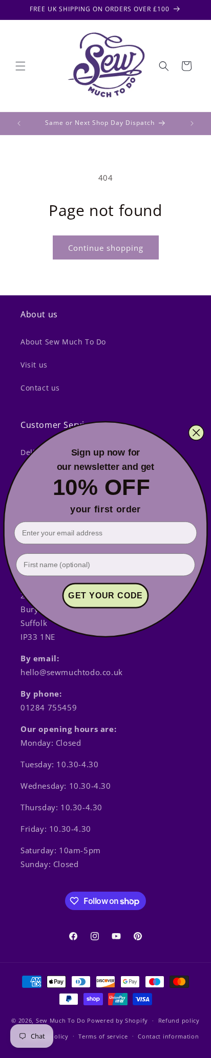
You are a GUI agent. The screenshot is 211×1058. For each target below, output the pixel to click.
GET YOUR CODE (105, 595)
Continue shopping (105, 248)
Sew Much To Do (61, 1020)
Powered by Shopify (117, 1020)
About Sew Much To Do (63, 342)
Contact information (168, 1036)
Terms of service (103, 1036)
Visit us (34, 365)
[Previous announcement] (19, 123)
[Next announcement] (192, 123)
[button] (20, 66)
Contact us (40, 388)
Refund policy (179, 1020)
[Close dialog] (196, 432)
